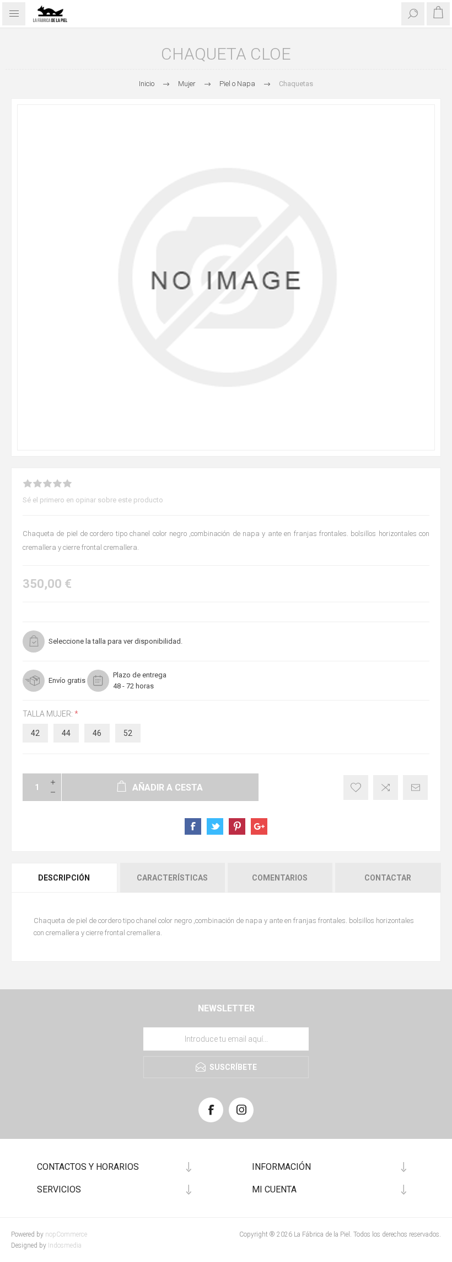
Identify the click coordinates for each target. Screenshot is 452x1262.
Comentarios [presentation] (280, 877)
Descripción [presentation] (64, 877)
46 (97, 733)
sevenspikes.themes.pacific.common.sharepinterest (237, 826)
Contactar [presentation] (387, 877)
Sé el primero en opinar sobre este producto (93, 500)
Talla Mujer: (48, 713)
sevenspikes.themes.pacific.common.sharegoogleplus (259, 826)
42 (35, 733)
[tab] (65, 878)
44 (66, 733)
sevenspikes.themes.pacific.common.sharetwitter (215, 826)
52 (127, 733)
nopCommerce (66, 1234)
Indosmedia (65, 1245)
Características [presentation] (172, 877)
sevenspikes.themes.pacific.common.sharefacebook (193, 826)
